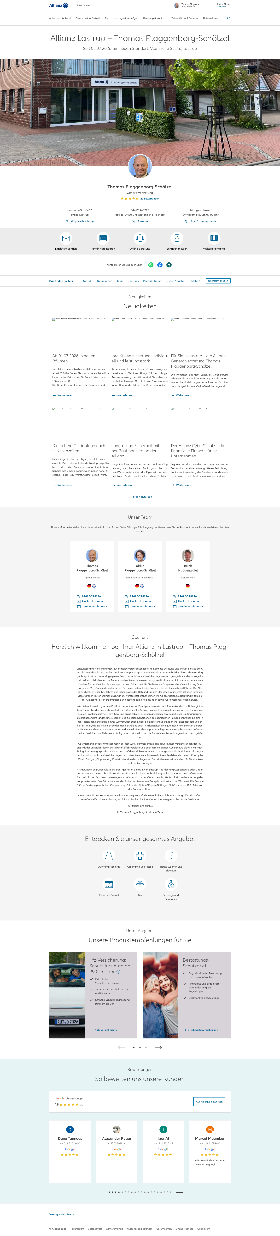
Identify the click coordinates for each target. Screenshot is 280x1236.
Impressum (78, 1228)
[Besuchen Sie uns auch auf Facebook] (160, 264)
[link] (140, 241)
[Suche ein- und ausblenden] (228, 18)
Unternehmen (164, 1228)
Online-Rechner (184, 1228)
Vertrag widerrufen (60, 1214)
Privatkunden (83, 5)
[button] (140, 166)
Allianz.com (203, 1228)
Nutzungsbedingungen (139, 1228)
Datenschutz (95, 1228)
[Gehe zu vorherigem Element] (99, 1192)
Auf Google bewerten (209, 1101)
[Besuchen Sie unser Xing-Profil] (169, 264)
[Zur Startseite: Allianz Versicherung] (58, 5)
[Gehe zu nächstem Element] (180, 1192)
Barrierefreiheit (114, 1228)
